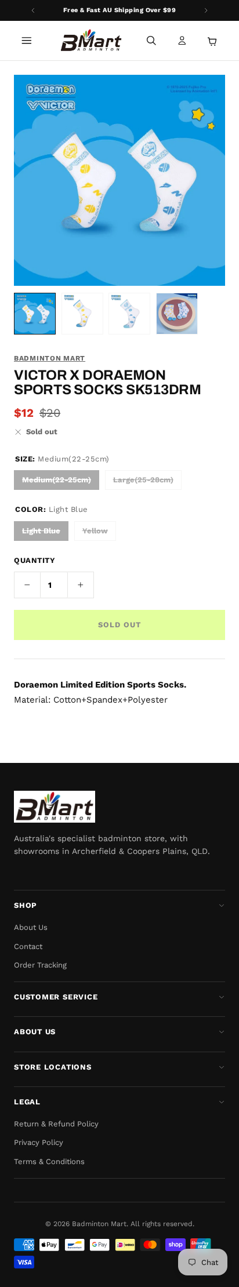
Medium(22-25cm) (56, 479)
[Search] (151, 40)
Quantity (34, 560)
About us (35, 1031)
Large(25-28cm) (143, 479)
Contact (28, 946)
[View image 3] (129, 314)
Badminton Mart (49, 358)
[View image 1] (35, 314)
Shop (25, 905)
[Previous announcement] (33, 10)
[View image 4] (177, 314)
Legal (27, 1101)
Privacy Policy (38, 1142)
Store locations (53, 1067)
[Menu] (26, 40)
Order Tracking (40, 965)
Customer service (55, 996)
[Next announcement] (206, 10)
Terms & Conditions (49, 1161)
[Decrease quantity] (27, 585)
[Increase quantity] (80, 585)
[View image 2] (82, 314)
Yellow (95, 530)
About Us (31, 927)
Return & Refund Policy (56, 1123)
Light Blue (41, 530)
